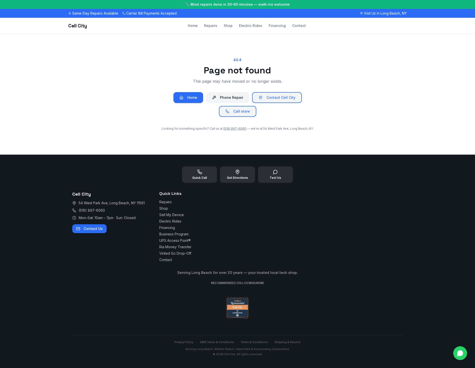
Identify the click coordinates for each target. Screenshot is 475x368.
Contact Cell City (280, 97)
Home (193, 25)
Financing (277, 25)
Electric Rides (250, 25)
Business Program (174, 234)
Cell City (77, 25)
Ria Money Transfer (175, 247)
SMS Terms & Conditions (217, 342)
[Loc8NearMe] (237, 317)
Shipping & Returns (287, 342)
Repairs (210, 25)
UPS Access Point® (175, 240)
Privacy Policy (183, 342)
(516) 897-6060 (234, 128)
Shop (228, 25)
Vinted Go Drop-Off (175, 253)
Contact (299, 25)
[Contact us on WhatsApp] (460, 353)
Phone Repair (231, 97)
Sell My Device (171, 215)
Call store (241, 111)
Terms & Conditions (254, 342)
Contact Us (93, 228)
